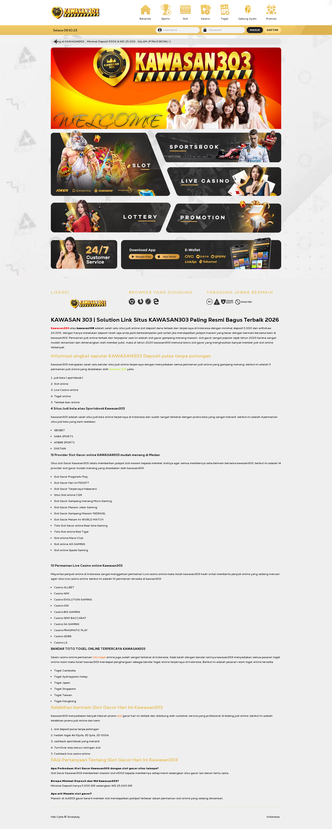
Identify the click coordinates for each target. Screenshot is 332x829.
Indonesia (273, 817)
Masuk (255, 30)
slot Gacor (64, 463)
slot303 (70, 798)
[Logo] (75, 13)
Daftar (272, 30)
